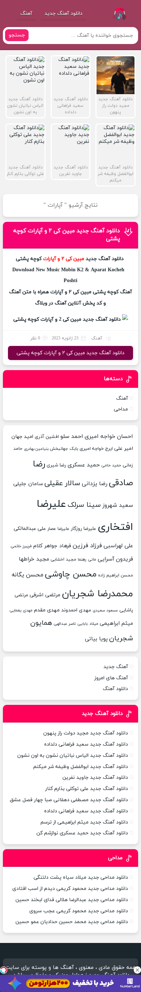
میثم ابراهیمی (116, 623)
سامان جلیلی (28, 484)
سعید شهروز (117, 505)
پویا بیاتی (96, 639)
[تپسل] (3, 970)
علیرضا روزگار (83, 528)
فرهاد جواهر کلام (52, 546)
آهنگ (26, 13)
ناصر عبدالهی (65, 624)
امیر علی (123, 448)
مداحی (121, 409)
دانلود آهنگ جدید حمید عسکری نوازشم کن (82, 833)
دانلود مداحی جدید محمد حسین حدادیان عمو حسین (72, 921)
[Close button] (137, 970)
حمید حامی (111, 465)
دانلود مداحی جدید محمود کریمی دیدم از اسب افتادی (70, 888)
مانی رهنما (87, 559)
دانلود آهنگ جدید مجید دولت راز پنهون (85, 733)
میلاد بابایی (87, 624)
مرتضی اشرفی (45, 595)
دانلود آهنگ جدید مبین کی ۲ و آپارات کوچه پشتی (70, 353)
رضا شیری (56, 465)
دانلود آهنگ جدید (63, 13)
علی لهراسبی (118, 546)
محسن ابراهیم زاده (115, 575)
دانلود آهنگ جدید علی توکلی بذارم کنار (86, 788)
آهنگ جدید (115, 666)
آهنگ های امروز (111, 678)
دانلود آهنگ (115, 688)
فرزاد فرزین (87, 545)
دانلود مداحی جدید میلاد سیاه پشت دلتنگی (81, 877)
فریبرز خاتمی (21, 546)
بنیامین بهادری (36, 449)
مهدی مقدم (47, 610)
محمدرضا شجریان (97, 594)
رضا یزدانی (94, 484)
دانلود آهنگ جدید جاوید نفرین (95, 777)
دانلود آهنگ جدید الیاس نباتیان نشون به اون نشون (72, 755)
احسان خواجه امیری (109, 436)
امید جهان (22, 436)
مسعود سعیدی (105, 610)
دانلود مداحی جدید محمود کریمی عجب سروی (78, 911)
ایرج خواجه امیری (96, 448)
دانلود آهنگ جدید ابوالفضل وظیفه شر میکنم (80, 766)
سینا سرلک (84, 505)
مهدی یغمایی (21, 610)
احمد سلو (71, 436)
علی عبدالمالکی (30, 528)
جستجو (17, 35)
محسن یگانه (27, 575)
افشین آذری (47, 437)
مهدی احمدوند (76, 610)
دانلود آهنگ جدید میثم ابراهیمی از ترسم (84, 822)
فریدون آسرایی (115, 559)
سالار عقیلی (62, 483)
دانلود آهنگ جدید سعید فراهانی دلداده (86, 744)
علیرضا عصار (58, 529)
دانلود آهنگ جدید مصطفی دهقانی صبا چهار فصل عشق (69, 799)
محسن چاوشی (71, 574)
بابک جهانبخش (64, 448)
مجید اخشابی (63, 559)
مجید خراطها (34, 559)
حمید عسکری (84, 465)
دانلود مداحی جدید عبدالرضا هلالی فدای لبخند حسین (72, 899)
